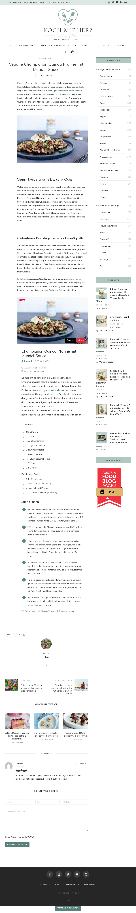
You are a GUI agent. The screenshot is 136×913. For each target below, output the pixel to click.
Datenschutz (71, 884)
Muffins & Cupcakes (109, 170)
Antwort (83, 763)
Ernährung (104, 219)
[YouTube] (77, 874)
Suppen (103, 116)
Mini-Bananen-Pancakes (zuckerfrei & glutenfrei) (49, 2)
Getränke (104, 190)
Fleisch (103, 143)
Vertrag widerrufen (68, 908)
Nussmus (71, 198)
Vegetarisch (105, 136)
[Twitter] (7, 98)
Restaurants (106, 246)
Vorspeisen (105, 110)
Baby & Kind (105, 239)
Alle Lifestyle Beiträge (108, 205)
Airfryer (103, 83)
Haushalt (104, 232)
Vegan (103, 130)
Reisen (103, 252)
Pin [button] (82, 340)
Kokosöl (35, 467)
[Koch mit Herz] (68, 24)
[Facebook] (7, 91)
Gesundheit (105, 212)
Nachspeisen (106, 157)
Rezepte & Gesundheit (21, 45)
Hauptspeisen (106, 123)
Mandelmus (36, 479)
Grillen (103, 197)
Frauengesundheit (108, 226)
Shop (104, 45)
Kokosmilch (38, 440)
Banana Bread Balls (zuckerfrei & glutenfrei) (75, 734)
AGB (57, 884)
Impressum (89, 884)
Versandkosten (106, 330)
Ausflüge (104, 259)
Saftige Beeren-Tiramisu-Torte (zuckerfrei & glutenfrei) (17, 735)
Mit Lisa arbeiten (84, 45)
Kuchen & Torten (107, 163)
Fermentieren (106, 76)
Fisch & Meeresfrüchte (110, 150)
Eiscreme (104, 177)
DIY (101, 266)
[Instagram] (59, 874)
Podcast (119, 45)
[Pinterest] (68, 874)
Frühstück (104, 89)
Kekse (103, 184)
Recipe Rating (10, 837)
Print (72, 340)
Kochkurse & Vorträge (54, 45)
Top (69, 900)
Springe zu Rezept (45, 75)
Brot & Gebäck (106, 96)
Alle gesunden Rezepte (109, 69)
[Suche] (130, 2)
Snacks (103, 103)
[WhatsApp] (86, 874)
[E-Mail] (7, 104)
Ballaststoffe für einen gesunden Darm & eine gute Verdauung (31, 688)
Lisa (46, 657)
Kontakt (45, 884)
